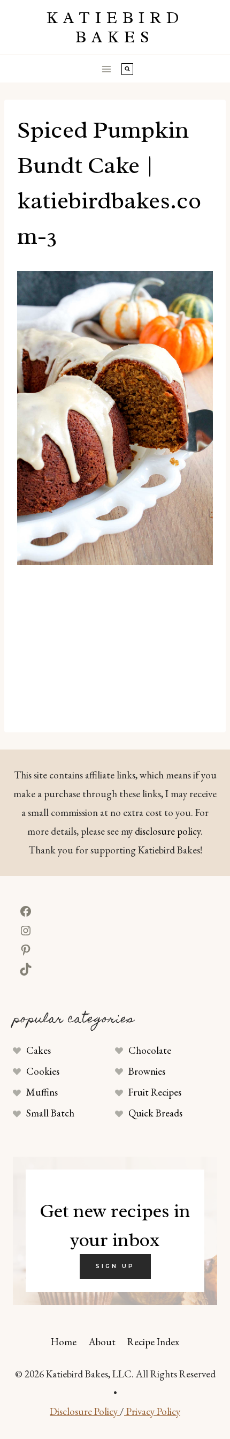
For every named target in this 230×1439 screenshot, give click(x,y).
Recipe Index (153, 1341)
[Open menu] (107, 69)
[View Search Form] (127, 69)
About (102, 1341)
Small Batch (50, 1113)
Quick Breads (155, 1113)
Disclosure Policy (85, 1411)
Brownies (146, 1071)
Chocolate (149, 1050)
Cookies (42, 1071)
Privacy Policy (152, 1411)
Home (63, 1341)
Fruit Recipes (154, 1092)
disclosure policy (168, 831)
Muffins (42, 1092)
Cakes (38, 1050)
